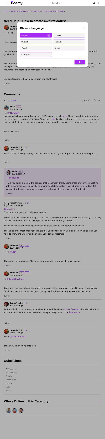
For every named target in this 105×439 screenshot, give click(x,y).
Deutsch (24, 42)
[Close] (83, 28)
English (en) (57, 3)
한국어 (57, 48)
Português (25, 54)
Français (58, 42)
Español (58, 35)
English (24, 35)
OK (79, 62)
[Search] (94, 3)
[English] (17, 3)
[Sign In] (98, 3)
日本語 (24, 48)
